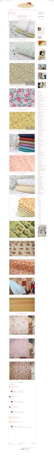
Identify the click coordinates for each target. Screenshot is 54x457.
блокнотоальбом (40, 134)
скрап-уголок (39, 184)
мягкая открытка (40, 163)
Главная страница (22, 443)
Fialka (24, 173)
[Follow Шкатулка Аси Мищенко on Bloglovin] (41, 16)
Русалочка (24, 110)
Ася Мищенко (14, 401)
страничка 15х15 (40, 186)
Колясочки (39, 96)
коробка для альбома (40, 152)
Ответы (13, 389)
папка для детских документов (41, 169)
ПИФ (38, 108)
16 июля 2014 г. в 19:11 (15, 421)
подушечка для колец (40, 173)
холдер (38, 191)
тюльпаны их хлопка (40, 189)
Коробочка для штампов (40, 100)
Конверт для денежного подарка (41, 97)
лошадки (39, 157)
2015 (39, 204)
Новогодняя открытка (40, 106)
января (39, 218)
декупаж (39, 139)
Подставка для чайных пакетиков (42, 109)
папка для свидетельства (41, 170)
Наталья (24, 40)
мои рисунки (39, 161)
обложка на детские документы (41, 165)
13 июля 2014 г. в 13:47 (20, 411)
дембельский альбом (40, 140)
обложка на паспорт (40, 166)
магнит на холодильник (40, 158)
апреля (39, 215)
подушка (39, 174)
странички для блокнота (40, 188)
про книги (39, 179)
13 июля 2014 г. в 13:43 (20, 401)
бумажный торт (39, 135)
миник (38, 159)
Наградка (39, 105)
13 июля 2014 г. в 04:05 (16, 396)
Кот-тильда (39, 102)
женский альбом (40, 144)
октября (39, 208)
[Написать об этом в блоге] (20, 382)
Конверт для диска (40, 99)
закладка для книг (40, 145)
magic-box (39, 91)
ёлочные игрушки (40, 194)
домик (38, 142)
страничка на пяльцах (40, 187)
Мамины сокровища (40, 104)
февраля (39, 217)
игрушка (39, 147)
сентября (39, 209)
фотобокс (39, 190)
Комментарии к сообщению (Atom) (16, 444)
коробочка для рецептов (40, 154)
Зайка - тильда (39, 94)
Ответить (12, 388)
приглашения (39, 176)
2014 (39, 205)
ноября (39, 207)
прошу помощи (39, 180)
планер (38, 171)
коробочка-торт (39, 155)
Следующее (10, 443)
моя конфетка (39, 162)
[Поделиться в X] (20, 382)
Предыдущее (34, 443)
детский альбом (40, 141)
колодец (39, 149)
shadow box (39, 92)
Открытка (39, 107)
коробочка (39, 153)
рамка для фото (40, 182)
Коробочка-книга (40, 101)
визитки (38, 137)
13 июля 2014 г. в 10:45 (16, 406)
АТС (38, 93)
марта (39, 216)
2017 (39, 202)
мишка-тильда (39, 160)
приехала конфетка (40, 177)
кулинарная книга (40, 156)
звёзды (38, 146)
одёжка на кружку (40, 167)
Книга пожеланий (40, 95)
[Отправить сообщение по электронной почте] (18, 382)
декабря (39, 206)
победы (38, 172)
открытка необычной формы (41, 168)
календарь (39, 148)
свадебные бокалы (40, 183)
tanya (11, 421)
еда (38, 143)
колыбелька (39, 150)
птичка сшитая (39, 181)
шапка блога (39, 193)
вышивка (39, 138)
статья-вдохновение (40, 185)
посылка (39, 175)
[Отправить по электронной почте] (19, 382)
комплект (39, 151)
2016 (39, 203)
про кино (39, 178)
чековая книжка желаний (41, 192)
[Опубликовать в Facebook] (21, 382)
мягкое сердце (39, 164)
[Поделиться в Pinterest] (22, 382)
